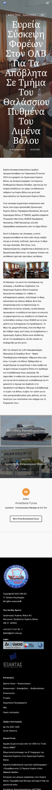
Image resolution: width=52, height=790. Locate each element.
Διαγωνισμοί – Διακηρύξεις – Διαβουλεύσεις (23, 688)
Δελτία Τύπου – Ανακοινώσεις (22, 15)
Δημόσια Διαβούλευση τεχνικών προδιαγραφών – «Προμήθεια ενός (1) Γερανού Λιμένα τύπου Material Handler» (26, 768)
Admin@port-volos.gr (12, 633)
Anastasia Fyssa (18, 150)
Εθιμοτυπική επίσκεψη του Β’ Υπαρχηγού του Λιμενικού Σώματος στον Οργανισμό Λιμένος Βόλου (24, 756)
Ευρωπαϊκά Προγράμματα (15, 703)
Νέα (42, 15)
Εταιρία (6, 698)
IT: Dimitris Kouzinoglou (13, 597)
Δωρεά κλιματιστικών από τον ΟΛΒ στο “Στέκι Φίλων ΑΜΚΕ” (24, 746)
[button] (47, 3)
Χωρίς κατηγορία (11, 712)
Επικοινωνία (9, 693)
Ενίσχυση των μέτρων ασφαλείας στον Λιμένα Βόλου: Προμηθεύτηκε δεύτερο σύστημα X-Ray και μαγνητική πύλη (26, 781)
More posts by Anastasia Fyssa (26, 519)
